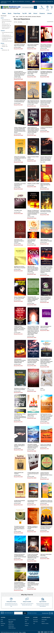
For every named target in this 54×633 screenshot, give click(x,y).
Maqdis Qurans (11, 625)
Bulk (30, 13)
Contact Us (27, 623)
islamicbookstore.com (10, 7)
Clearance (42, 13)
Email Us (43, 621)
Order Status (35, 621)
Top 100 (24, 13)
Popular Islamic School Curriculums (12, 627)
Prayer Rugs (17, 13)
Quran (4, 13)
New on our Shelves (12, 619)
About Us (26, 619)
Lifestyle (49, 13)
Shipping (26, 625)
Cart (34, 623)
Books (9, 13)
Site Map (24, 632)
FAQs (26, 621)
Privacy (20, 632)
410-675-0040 (44, 619)
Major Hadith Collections (10, 622)
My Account (35, 619)
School (35, 13)
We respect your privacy (32, 613)
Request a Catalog (45, 623)
